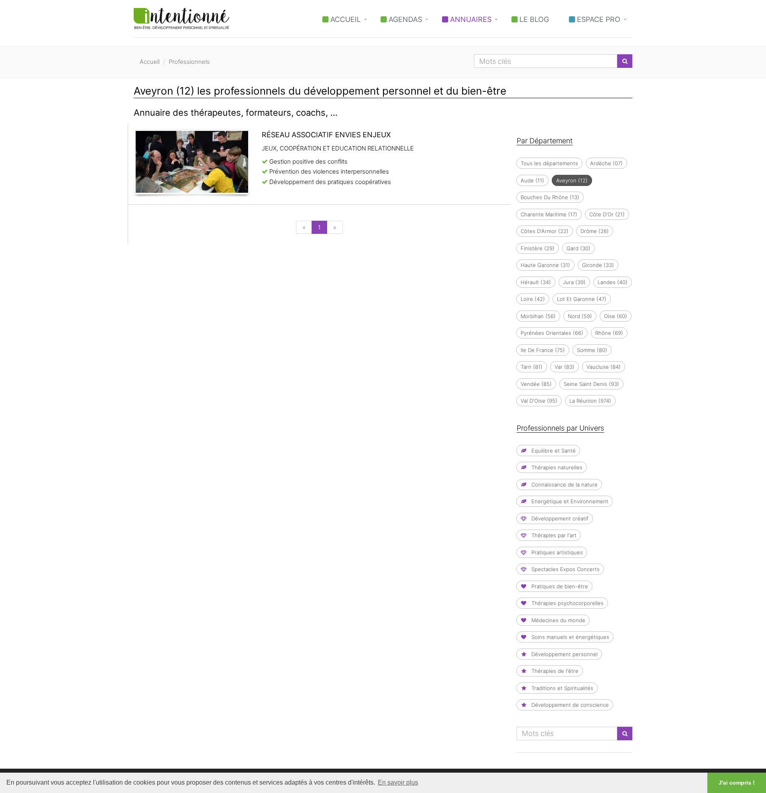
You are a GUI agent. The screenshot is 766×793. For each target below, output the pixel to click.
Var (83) (564, 367)
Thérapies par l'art (553, 535)
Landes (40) (613, 282)
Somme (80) (592, 350)
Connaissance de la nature (564, 484)
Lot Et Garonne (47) (581, 299)
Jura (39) (574, 282)
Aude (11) (532, 180)
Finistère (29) (538, 248)
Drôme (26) (594, 231)
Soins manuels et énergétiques (569, 637)
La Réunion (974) (590, 400)
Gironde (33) (598, 265)
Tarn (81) (532, 367)
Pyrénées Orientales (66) (552, 333)
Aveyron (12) (572, 180)
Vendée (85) (536, 384)
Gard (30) (578, 248)
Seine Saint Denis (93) (591, 384)
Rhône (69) (609, 333)
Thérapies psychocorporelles (567, 603)
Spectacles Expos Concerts (565, 569)
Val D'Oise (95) (539, 400)
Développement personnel (564, 654)
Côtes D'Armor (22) (545, 231)
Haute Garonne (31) (545, 265)
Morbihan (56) (538, 316)
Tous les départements (549, 163)
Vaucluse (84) (603, 367)
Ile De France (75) (543, 350)
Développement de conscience (569, 705)
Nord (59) (580, 316)
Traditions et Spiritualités (561, 688)
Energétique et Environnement (569, 501)
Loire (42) (533, 299)
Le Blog (533, 19)
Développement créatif (559, 518)
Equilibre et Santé (553, 450)
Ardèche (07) (606, 163)
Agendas (404, 19)
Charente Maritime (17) (549, 214)
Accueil (344, 19)
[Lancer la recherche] (624, 61)
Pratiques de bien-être (559, 586)
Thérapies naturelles (556, 467)
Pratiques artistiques (556, 552)
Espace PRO (597, 19)
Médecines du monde (557, 620)
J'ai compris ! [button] (737, 782)
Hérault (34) (536, 282)
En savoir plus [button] (398, 782)
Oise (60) (615, 316)
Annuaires (470, 19)
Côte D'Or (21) (607, 214)
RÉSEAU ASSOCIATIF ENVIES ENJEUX (326, 135)
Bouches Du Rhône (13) (550, 197)
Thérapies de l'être (554, 671)
